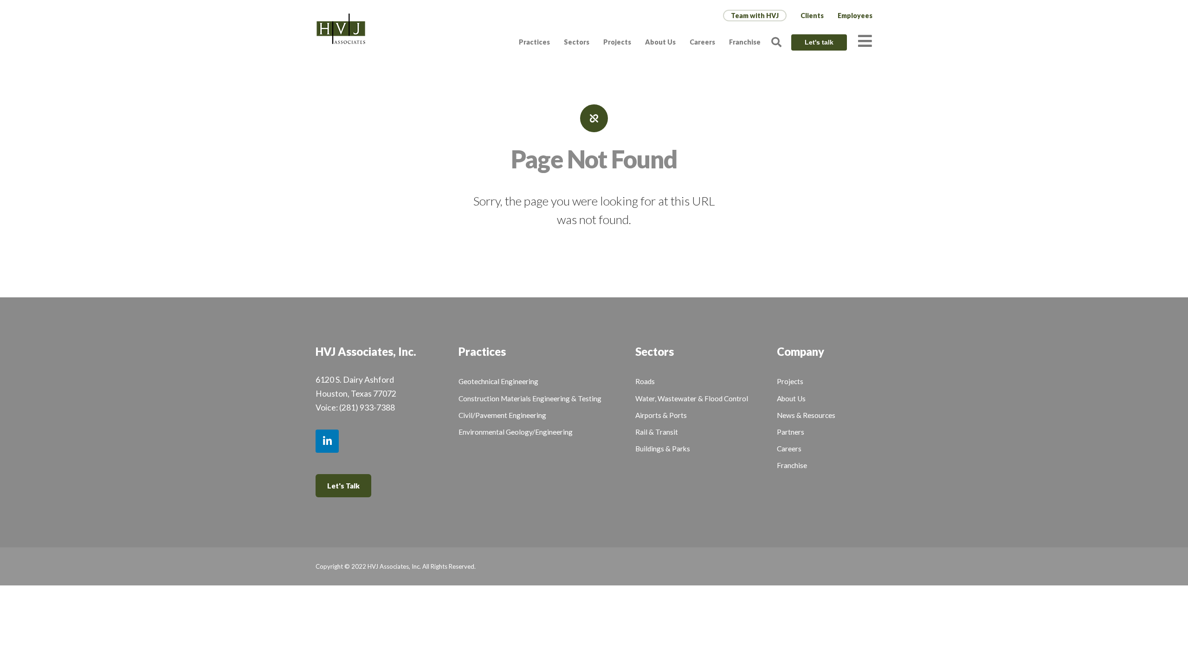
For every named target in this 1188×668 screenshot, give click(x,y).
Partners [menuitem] (790, 432)
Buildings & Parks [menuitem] (662, 448)
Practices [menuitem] (534, 42)
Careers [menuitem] (702, 42)
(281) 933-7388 (367, 407)
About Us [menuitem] (660, 42)
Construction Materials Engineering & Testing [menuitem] (529, 398)
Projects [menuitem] (617, 42)
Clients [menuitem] (812, 15)
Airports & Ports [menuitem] (661, 415)
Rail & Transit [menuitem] (656, 432)
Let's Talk (343, 486)
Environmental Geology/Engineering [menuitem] (515, 432)
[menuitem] (755, 15)
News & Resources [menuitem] (806, 415)
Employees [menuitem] (855, 15)
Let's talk (819, 42)
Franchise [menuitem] (745, 42)
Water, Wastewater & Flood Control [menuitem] (691, 398)
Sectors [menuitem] (576, 42)
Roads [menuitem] (645, 381)
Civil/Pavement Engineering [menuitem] (502, 415)
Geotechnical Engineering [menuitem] (498, 381)
